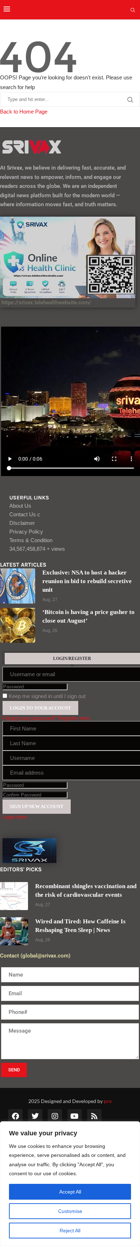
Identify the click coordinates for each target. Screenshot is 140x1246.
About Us (20, 505)
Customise (70, 1211)
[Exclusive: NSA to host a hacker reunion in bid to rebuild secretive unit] (17, 586)
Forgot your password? (30, 718)
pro (108, 1101)
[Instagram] (55, 1116)
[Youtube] (74, 1116)
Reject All (70, 1230)
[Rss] (94, 1116)
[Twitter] (35, 1116)
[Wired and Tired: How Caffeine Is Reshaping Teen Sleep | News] (14, 931)
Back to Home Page (23, 112)
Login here (15, 817)
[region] (70, 1183)
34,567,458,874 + (37, 549)
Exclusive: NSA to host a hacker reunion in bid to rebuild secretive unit (87, 581)
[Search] (132, 10)
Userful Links (29, 497)
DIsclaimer (22, 523)
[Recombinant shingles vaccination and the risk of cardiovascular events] (14, 896)
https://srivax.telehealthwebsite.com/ (45, 302)
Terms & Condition (30, 540)
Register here (74, 718)
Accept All (70, 1192)
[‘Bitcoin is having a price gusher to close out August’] (17, 625)
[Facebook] (15, 1116)
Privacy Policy (26, 531)
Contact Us (24, 514)
